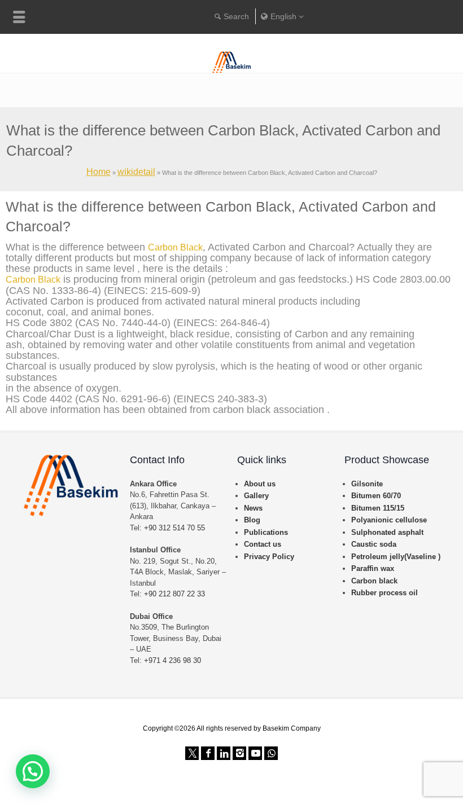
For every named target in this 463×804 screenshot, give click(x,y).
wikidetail (136, 172)
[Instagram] (239, 753)
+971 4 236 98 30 (172, 660)
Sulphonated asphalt (387, 532)
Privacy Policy (269, 556)
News (253, 508)
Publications (266, 532)
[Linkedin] (223, 753)
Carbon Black (175, 247)
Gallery (256, 495)
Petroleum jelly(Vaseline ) (395, 556)
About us (260, 484)
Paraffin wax (372, 568)
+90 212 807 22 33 (174, 594)
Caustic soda (373, 544)
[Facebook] (208, 753)
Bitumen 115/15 (377, 508)
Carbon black (374, 581)
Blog (252, 520)
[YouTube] (255, 753)
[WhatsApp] (271, 753)
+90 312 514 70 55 (174, 528)
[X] (192, 753)
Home (98, 172)
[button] (33, 771)
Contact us (262, 544)
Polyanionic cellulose (389, 520)
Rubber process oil (384, 592)
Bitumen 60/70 (376, 495)
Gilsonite (367, 484)
